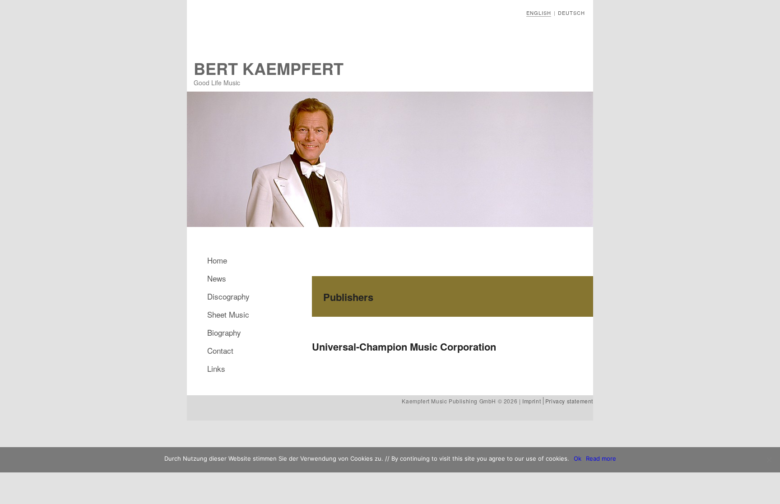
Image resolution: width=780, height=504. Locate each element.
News (216, 278)
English (538, 12)
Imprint (531, 401)
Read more (601, 458)
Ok (577, 458)
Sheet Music (228, 314)
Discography (228, 296)
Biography (224, 332)
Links (216, 368)
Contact (220, 350)
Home (217, 260)
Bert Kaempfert (269, 68)
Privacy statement (569, 401)
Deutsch (571, 12)
